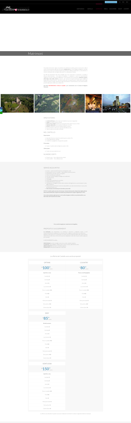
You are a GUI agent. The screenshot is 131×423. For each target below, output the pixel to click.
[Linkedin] (32, 1)
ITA (119, 2)
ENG (123, 2)
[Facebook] (25, 1)
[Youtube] (27, 1)
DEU (127, 2)
